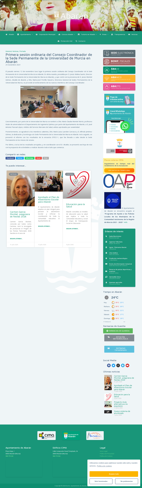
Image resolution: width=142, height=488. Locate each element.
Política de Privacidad (107, 454)
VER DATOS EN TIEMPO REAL (119, 170)
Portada (22, 51)
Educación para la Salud (75, 205)
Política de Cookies (106, 456)
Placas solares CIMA (113, 160)
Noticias (15, 51)
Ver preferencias (126, 481)
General (9, 51)
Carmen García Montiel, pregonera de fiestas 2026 (20, 214)
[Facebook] (109, 365)
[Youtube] (127, 365)
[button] (118, 330)
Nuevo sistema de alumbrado (122, 412)
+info (125, 222)
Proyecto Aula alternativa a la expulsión (120, 404)
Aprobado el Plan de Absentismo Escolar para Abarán (48, 199)
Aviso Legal (103, 451)
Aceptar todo (114, 474)
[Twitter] (113, 365)
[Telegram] (123, 365)
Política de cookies (104, 466)
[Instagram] (118, 365)
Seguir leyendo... (16, 239)
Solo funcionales (101, 481)
